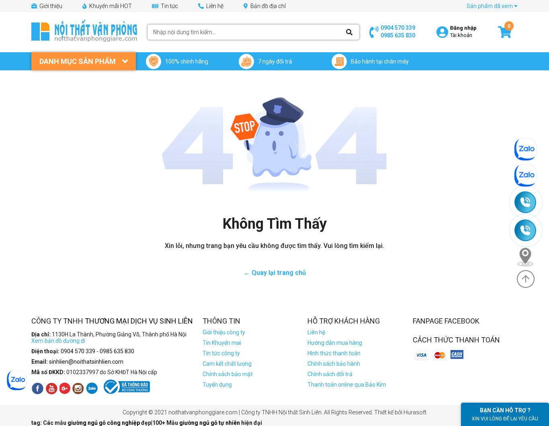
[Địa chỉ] (528, 256)
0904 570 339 (398, 28)
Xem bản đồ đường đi (58, 341)
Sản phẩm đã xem (490, 6)
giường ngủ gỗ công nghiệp (104, 423)
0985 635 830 (398, 35)
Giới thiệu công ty (224, 332)
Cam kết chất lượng (227, 363)
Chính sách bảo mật (228, 374)
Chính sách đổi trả (329, 374)
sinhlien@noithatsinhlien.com (86, 361)
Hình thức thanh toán (334, 353)
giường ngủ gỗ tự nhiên (210, 423)
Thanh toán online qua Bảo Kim (346, 384)
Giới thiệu (50, 6)
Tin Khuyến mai (222, 343)
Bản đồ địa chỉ (267, 6)
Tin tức (169, 6)
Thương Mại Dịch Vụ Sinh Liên (139, 321)
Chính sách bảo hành (333, 363)
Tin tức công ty (221, 353)
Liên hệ (214, 6)
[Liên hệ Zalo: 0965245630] (529, 149)
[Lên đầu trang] (526, 279)
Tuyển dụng (217, 384)
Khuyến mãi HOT (110, 6)
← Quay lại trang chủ (275, 272)
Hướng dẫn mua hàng (334, 343)
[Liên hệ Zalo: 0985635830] (529, 175)
